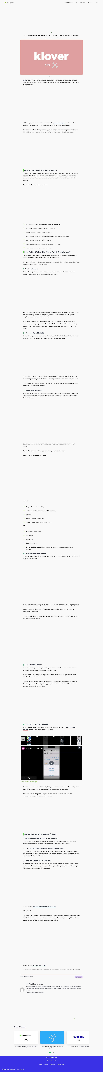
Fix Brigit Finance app (39, 965)
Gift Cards (82, 2)
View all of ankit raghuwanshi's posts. (35, 992)
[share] (79, 747)
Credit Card (90, 2)
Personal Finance (69, 2)
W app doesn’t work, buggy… (35, 748)
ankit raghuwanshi (46, 38)
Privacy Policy (5, 1069)
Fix (76, 2)
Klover (25, 80)
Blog (97, 2)
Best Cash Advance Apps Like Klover (44, 906)
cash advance (79, 977)
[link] (23, 748)
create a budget (59, 123)
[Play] (62, 740)
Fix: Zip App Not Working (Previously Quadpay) (78, 1046)
